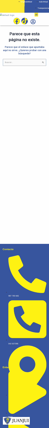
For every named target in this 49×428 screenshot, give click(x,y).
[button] (36, 14)
